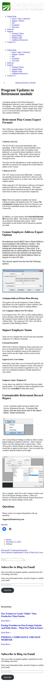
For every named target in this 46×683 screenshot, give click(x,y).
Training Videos (18, 34)
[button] (23, 46)
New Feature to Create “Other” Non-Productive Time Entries (19, 614)
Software (10, 29)
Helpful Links (17, 38)
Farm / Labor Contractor (21, 19)
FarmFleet (15, 25)
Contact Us (11, 42)
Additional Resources (20, 40)
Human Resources (22, 83)
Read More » (6, 621)
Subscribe (7, 590)
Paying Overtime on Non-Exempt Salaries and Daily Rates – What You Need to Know (22, 626)
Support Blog (17, 36)
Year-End (15, 27)
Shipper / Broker (18, 21)
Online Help (11, 16)
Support (10, 31)
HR (13, 23)
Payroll (32, 83)
